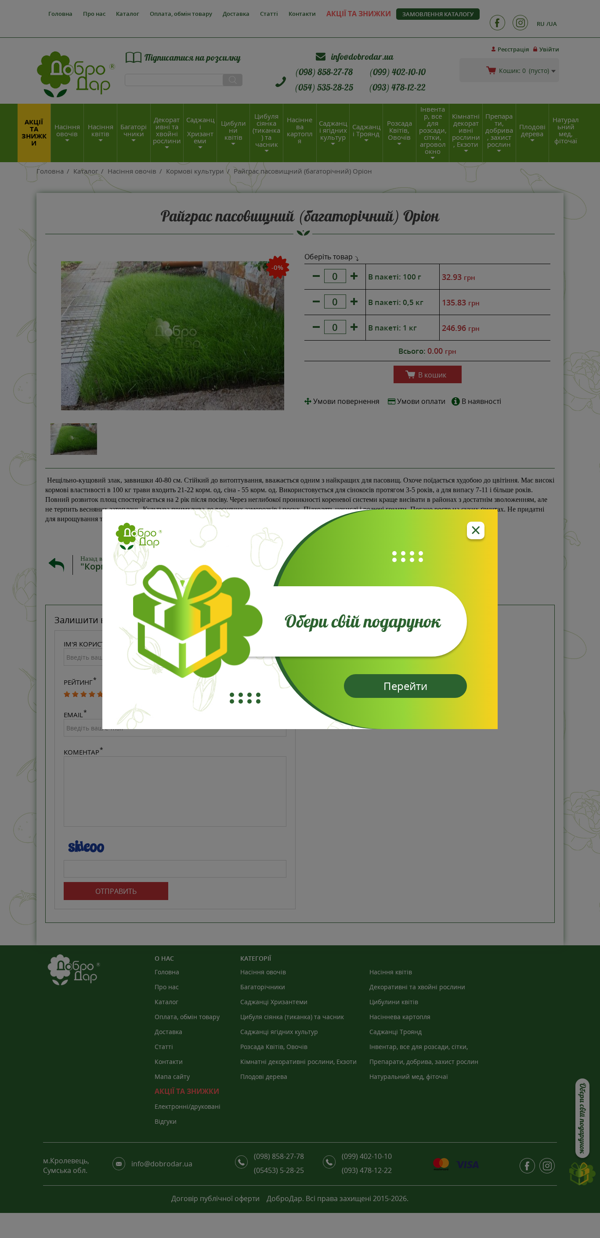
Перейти (405, 686)
